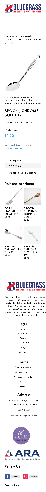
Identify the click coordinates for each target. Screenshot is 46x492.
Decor (23, 382)
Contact (23, 352)
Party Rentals (26, 36)
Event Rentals (11, 36)
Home (23, 329)
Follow (15, 477)
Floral (23, 387)
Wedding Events (23, 367)
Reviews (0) (15, 165)
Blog (23, 348)
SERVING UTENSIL (13, 39)
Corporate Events (23, 377)
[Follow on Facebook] (7, 476)
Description (15, 160)
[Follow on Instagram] (25, 476)
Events (23, 338)
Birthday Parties (23, 372)
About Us (23, 334)
